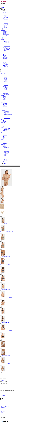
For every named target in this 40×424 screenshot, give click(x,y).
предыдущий (10, 165)
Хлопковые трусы (5, 27)
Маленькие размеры (5, 101)
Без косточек (5, 16)
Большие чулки (4, 134)
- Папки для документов (6, 152)
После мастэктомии (5, 63)
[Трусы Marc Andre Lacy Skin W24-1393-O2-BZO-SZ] (6, 185)
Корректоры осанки (5, 60)
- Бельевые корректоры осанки (7, 131)
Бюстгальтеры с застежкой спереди (7, 14)
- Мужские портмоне (6, 159)
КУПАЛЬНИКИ (3, 30)
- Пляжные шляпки (6, 108)
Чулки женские (4, 52)
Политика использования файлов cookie (5, 406)
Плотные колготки (4, 55)
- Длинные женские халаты (6, 112)
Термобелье (4, 137)
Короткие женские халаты (6, 42)
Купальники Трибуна (5, 31)
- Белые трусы (5, 92)
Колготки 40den (4, 51)
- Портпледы (5, 155)
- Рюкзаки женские (6, 149)
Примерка (4, 145)
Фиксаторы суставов (5, 65)
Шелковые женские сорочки (6, 49)
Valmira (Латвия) (4, 98)
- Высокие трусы (5, 90)
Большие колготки (4, 50)
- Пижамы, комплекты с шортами (7, 118)
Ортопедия (2, 127)
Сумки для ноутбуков (5, 161)
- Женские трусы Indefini (6, 91)
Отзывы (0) (2, 380)
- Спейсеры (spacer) (6, 79)
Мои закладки (2, 412)
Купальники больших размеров (6, 34)
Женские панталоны (6, 25)
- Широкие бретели (6, 75)
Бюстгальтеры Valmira (6, 19)
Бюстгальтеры (2, 95)
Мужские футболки (5, 143)
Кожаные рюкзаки (4, 157)
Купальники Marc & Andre (5, 103)
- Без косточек (5, 77)
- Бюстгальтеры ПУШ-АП (6, 81)
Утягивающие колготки (5, 135)
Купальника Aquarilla (5, 32)
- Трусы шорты (5, 89)
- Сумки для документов (6, 151)
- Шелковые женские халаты (6, 111)
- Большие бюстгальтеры (6, 74)
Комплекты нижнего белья (5, 24)
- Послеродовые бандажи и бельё (7, 94)
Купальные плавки (4, 33)
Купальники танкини (5, 106)
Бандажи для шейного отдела (5, 57)
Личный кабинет (3, 411)
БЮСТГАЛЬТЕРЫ (4, 12)
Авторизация (2, 7)
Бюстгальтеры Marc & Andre (6, 21)
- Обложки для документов (6, 160)
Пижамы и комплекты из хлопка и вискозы (8, 44)
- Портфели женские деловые (7, 148)
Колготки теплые (4, 125)
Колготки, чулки (3, 122)
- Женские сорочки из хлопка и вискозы (8, 114)
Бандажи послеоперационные (6, 59)
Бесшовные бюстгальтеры (6, 17)
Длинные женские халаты (6, 41)
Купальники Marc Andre (5, 121)
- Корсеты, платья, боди (6, 85)
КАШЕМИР (2, 39)
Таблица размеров (2, 395)
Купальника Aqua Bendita (5, 35)
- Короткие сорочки (6, 115)
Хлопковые (5, 13)
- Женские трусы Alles (6, 87)
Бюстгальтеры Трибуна (6, 23)
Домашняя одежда (3, 110)
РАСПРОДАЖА (3, 144)
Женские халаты (4, 40)
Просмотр (1, 233)
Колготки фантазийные (5, 124)
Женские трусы (4, 86)
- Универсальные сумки (6, 156)
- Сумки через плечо (6, 150)
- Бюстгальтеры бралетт (6, 80)
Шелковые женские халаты (6, 43)
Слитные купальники (5, 104)
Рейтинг (1, 386)
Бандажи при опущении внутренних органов (7, 61)
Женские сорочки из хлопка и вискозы (7, 48)
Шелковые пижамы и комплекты (7, 46)
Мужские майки (4, 140)
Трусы (3, 138)
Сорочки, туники (4, 47)
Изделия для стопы (4, 62)
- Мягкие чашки (5, 78)
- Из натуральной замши (6, 147)
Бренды (3, 18)
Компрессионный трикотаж (5, 64)
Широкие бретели (4, 97)
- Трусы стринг (5, 88)
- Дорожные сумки (5, 154)
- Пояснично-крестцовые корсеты (7, 128)
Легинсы (3, 54)
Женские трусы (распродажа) (5, 67)
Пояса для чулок (4, 56)
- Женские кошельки (6, 158)
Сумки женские (4, 146)
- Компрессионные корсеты (6, 129)
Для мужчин (2, 139)
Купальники (2, 119)
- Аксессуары (5, 82)
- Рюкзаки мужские (6, 153)
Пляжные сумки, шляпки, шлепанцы (6, 36)
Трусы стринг (5, 26)
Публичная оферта (3, 407)
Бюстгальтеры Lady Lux (6, 20)
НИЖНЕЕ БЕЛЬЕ (3, 73)
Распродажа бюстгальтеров (5, 66)
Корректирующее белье (5, 58)
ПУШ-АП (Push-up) (5, 99)
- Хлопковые (5, 76)
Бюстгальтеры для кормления (5, 93)
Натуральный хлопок (5, 96)
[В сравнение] (0, 323)
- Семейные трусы (5, 141)
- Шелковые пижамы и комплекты (7, 116)
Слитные (3, 120)
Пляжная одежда (4, 105)
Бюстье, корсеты (5, 15)
